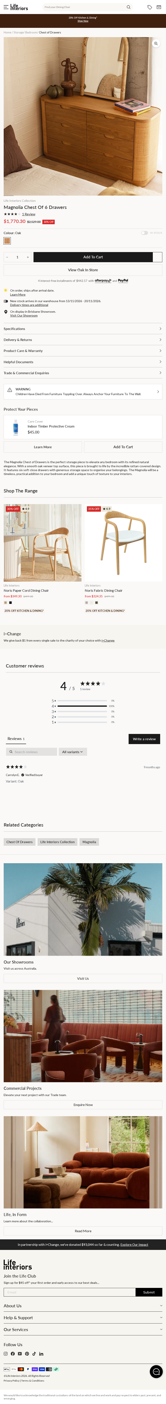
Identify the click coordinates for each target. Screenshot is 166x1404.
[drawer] (83, 328)
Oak (7, 240)
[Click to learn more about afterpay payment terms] (103, 281)
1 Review (28, 214)
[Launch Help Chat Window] (156, 1371)
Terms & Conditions (32, 1380)
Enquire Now (83, 1105)
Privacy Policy (11, 1380)
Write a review (144, 739)
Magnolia (89, 842)
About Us (13, 1305)
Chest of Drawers (19, 842)
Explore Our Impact (134, 1244)
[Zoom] (156, 43)
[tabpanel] (83, 778)
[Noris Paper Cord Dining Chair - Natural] (5, 602)
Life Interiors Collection (20, 200)
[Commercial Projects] (83, 1036)
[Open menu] (6, 7)
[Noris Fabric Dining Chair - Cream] (91, 602)
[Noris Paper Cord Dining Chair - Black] (10, 602)
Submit (149, 1292)
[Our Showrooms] (83, 909)
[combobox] (87, 7)
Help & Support (18, 1317)
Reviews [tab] (16, 738)
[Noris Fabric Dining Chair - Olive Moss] (96, 602)
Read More (83, 1231)
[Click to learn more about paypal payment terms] (123, 281)
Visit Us (83, 978)
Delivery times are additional (29, 305)
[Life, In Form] (83, 1162)
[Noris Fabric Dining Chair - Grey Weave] (86, 602)
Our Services (16, 1329)
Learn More (43, 447)
